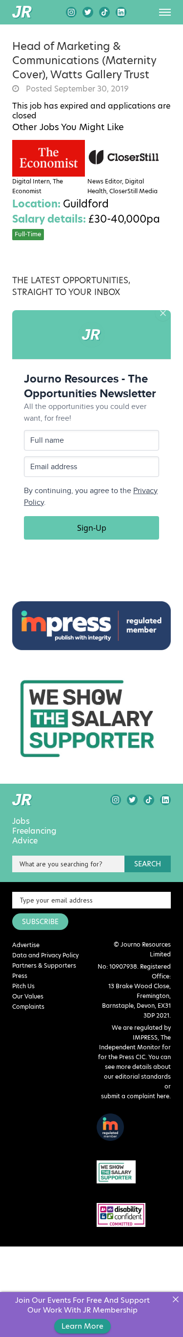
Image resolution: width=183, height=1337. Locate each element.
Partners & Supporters (44, 965)
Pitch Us (23, 986)
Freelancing (34, 831)
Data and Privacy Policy (45, 955)
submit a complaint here (135, 1096)
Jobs (21, 821)
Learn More (82, 1326)
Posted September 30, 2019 (76, 89)
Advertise (26, 945)
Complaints (28, 1006)
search (147, 864)
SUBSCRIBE (40, 922)
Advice (25, 841)
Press (19, 976)
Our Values (27, 996)
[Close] (175, 1299)
